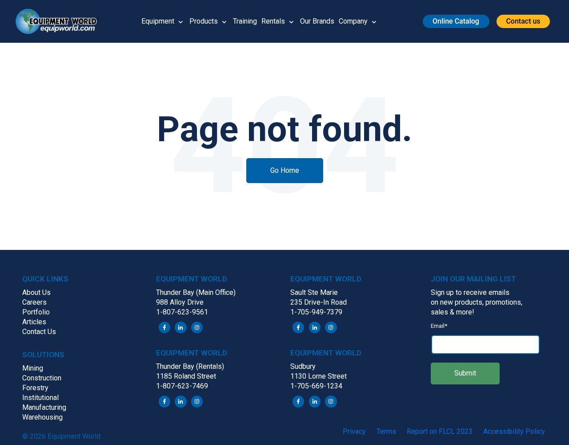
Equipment (157, 21)
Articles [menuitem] (34, 322)
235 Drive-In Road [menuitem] (318, 302)
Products (203, 21)
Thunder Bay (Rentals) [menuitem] (190, 366)
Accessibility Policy (514, 431)
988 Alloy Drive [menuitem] (180, 302)
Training (245, 21)
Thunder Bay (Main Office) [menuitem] (196, 292)
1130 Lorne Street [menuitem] (318, 376)
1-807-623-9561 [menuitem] (182, 312)
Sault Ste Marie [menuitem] (314, 292)
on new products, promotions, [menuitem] (476, 302)
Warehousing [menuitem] (42, 417)
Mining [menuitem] (32, 368)
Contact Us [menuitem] (39, 331)
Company (353, 21)
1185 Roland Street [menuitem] (186, 376)
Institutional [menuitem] (40, 397)
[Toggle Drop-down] (181, 21)
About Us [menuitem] (36, 292)
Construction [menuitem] (41, 378)
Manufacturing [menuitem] (44, 407)
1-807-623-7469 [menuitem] (182, 386)
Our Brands (317, 21)
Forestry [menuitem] (35, 388)
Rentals (273, 21)
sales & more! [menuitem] (452, 312)
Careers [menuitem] (34, 302)
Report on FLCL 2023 (440, 431)
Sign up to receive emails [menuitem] (470, 292)
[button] (60, 21)
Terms (386, 431)
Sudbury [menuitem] (303, 366)
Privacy (354, 431)
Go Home (284, 170)
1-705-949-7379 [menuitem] (316, 312)
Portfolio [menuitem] (36, 312)
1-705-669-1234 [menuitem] (316, 386)
